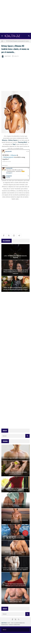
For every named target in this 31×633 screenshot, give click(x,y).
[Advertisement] (15, 17)
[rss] (18, 619)
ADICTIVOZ (8, 56)
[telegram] (19, 235)
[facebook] (3, 235)
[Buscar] (29, 36)
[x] (9, 235)
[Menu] (2, 36)
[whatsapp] (14, 235)
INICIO (4, 629)
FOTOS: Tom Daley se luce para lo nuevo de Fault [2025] (18, 41)
